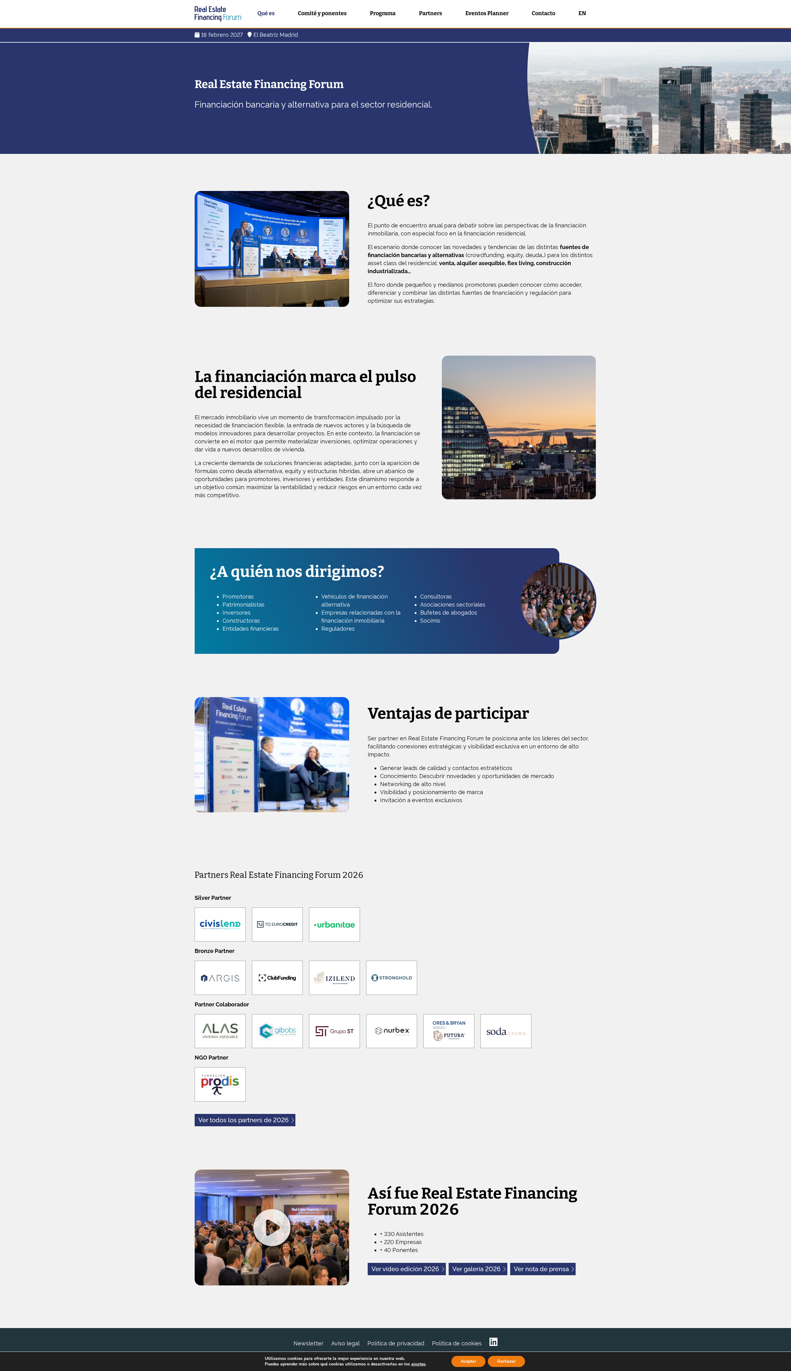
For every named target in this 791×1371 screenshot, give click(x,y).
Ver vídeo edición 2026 (405, 1269)
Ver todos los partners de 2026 (243, 1120)
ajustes (418, 1364)
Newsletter (309, 1343)
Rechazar (506, 1361)
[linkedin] (493, 1342)
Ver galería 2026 (476, 1269)
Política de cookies (457, 1343)
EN (582, 13)
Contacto (543, 13)
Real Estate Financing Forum (218, 14)
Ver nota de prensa (541, 1269)
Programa (383, 13)
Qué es (266, 13)
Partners (430, 13)
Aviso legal (345, 1343)
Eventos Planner (487, 13)
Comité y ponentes (322, 13)
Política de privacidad (395, 1343)
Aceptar (468, 1361)
